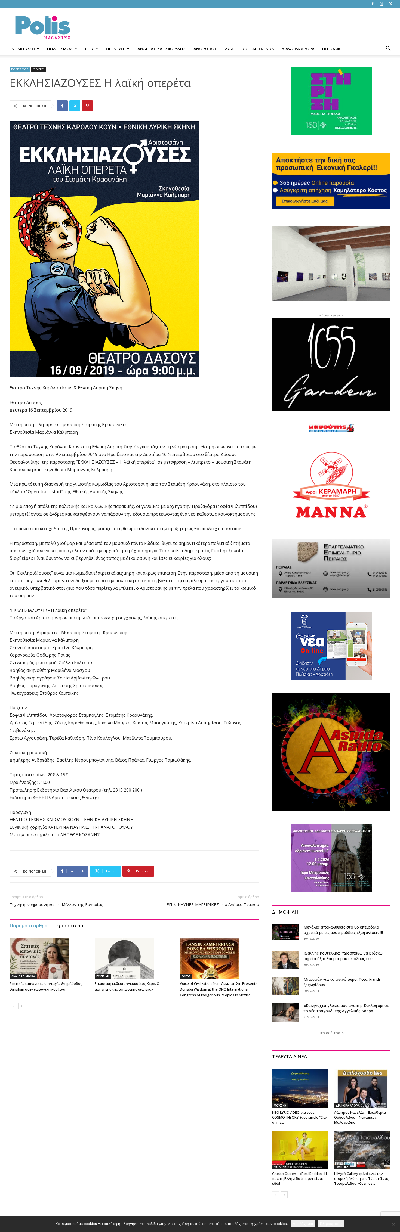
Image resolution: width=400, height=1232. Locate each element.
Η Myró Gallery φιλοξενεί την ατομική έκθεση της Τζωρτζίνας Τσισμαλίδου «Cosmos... (361, 1178)
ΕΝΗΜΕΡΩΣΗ (22, 48)
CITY (89, 48)
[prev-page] (13, 1006)
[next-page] (21, 1006)
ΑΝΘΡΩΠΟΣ (205, 48)
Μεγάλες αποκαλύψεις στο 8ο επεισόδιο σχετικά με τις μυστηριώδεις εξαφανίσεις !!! (343, 929)
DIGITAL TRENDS (257, 48)
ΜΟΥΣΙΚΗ (280, 1105)
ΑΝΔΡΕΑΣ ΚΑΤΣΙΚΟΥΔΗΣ (161, 48)
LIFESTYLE (115, 48)
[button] (388, 49)
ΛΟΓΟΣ (186, 976)
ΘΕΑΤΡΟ (38, 69)
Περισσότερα (68, 925)
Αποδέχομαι (303, 1223)
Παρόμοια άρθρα (29, 925)
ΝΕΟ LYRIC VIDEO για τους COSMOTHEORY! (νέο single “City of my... (299, 1117)
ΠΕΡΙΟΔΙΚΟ (333, 48)
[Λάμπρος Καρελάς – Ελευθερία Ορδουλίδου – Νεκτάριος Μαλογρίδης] (362, 1088)
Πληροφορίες (331, 1223)
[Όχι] (393, 1224)
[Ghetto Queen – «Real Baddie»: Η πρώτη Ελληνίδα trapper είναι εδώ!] (300, 1150)
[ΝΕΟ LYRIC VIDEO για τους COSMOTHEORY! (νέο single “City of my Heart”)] (300, 1088)
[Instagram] (381, 4)
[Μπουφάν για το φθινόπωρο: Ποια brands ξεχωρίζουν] (285, 986)
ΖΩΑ (229, 48)
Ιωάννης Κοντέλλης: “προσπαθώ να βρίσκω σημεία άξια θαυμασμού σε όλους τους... (343, 956)
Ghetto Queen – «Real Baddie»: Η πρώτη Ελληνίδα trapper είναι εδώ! (299, 1178)
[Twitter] (390, 4)
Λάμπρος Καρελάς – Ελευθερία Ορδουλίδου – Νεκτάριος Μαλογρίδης (360, 1117)
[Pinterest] (87, 105)
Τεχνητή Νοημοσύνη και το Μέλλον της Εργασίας (56, 904)
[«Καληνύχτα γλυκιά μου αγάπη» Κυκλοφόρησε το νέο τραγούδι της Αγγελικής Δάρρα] (285, 1012)
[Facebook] (372, 4)
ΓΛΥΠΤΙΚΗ (102, 976)
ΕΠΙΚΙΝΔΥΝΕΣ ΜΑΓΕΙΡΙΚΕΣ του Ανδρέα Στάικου (213, 904)
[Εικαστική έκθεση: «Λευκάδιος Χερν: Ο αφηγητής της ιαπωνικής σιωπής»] (134, 958)
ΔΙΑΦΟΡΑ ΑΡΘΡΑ (298, 48)
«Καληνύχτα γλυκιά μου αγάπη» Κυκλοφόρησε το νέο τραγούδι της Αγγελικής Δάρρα (346, 1008)
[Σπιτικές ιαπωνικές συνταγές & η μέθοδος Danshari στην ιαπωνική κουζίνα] (49, 958)
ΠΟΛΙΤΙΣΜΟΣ (60, 48)
